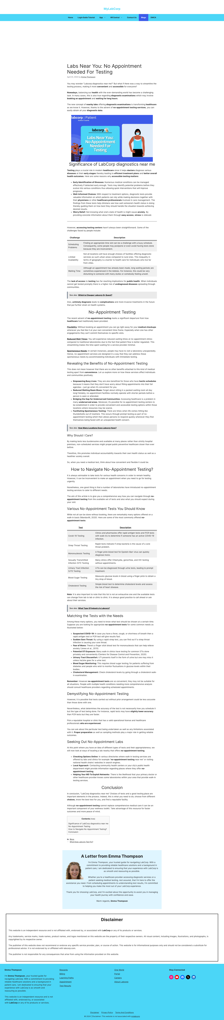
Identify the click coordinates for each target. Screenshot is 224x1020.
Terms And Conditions (124, 1012)
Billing (62, 974)
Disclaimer (94, 1012)
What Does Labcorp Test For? (81, 842)
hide (92, 819)
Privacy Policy (107, 1012)
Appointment (66, 982)
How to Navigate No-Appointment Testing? (87, 829)
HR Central (114, 17)
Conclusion (73, 832)
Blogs (143, 17)
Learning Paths (67, 978)
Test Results (65, 986)
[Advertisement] (112, 38)
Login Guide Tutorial (86, 17)
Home (70, 17)
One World (119, 970)
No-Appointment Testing (79, 826)
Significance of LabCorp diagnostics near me (88, 823)
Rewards (64, 970)
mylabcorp (135, 1016)
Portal (117, 974)
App (101, 17)
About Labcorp (121, 982)
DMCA (153, 17)
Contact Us (131, 17)
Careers (118, 978)
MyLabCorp (112, 9)
